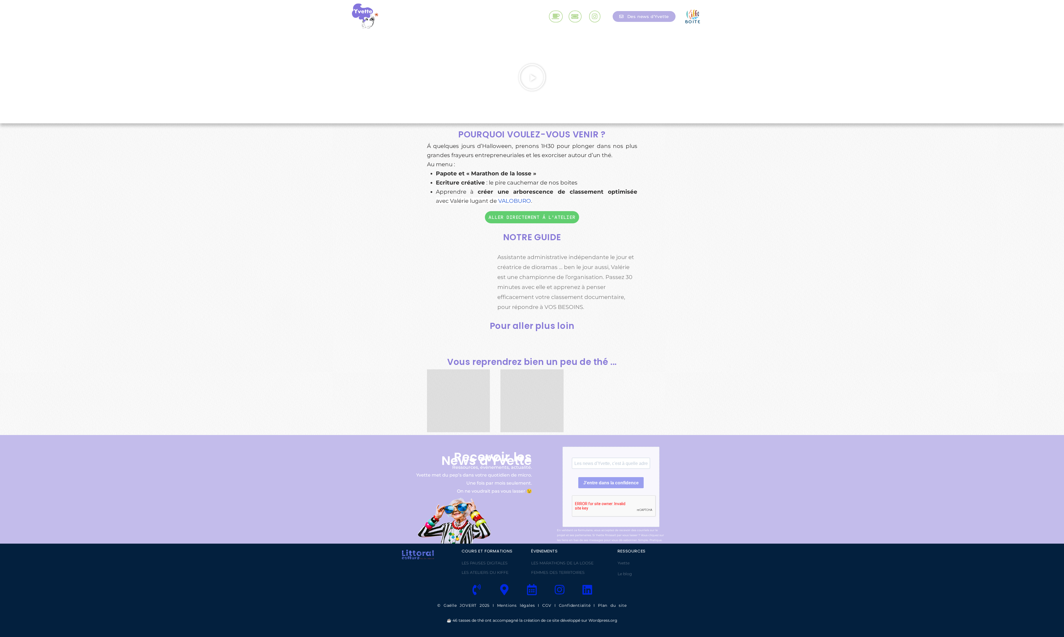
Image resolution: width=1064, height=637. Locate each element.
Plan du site (612, 605)
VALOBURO (514, 201)
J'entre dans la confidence (611, 482)
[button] (532, 77)
